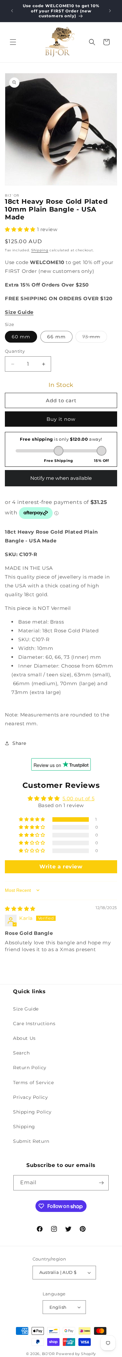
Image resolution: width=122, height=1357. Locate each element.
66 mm (56, 337)
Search (21, 1053)
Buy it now (61, 419)
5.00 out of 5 (78, 798)
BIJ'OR (48, 1353)
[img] (20, 909)
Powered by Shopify (76, 1353)
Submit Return (31, 1141)
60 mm (21, 337)
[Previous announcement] (12, 11)
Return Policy (30, 1067)
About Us (24, 1038)
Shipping (39, 250)
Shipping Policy (32, 1112)
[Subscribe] (101, 1182)
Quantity (15, 351)
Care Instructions (34, 1023)
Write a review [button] (60, 866)
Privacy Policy (30, 1097)
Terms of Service (33, 1082)
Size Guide (26, 1009)
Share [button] (19, 743)
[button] (13, 42)
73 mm (94, 338)
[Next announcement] (110, 11)
